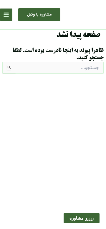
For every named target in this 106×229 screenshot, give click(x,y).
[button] (39, 14)
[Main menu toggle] (6, 15)
